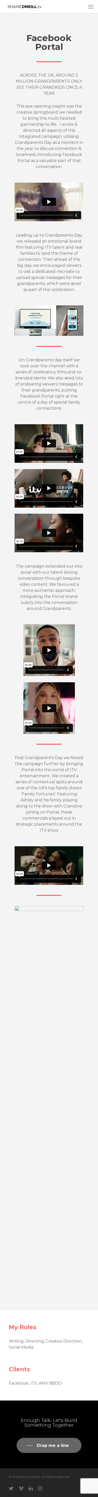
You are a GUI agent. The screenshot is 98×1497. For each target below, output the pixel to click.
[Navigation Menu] (90, 6)
